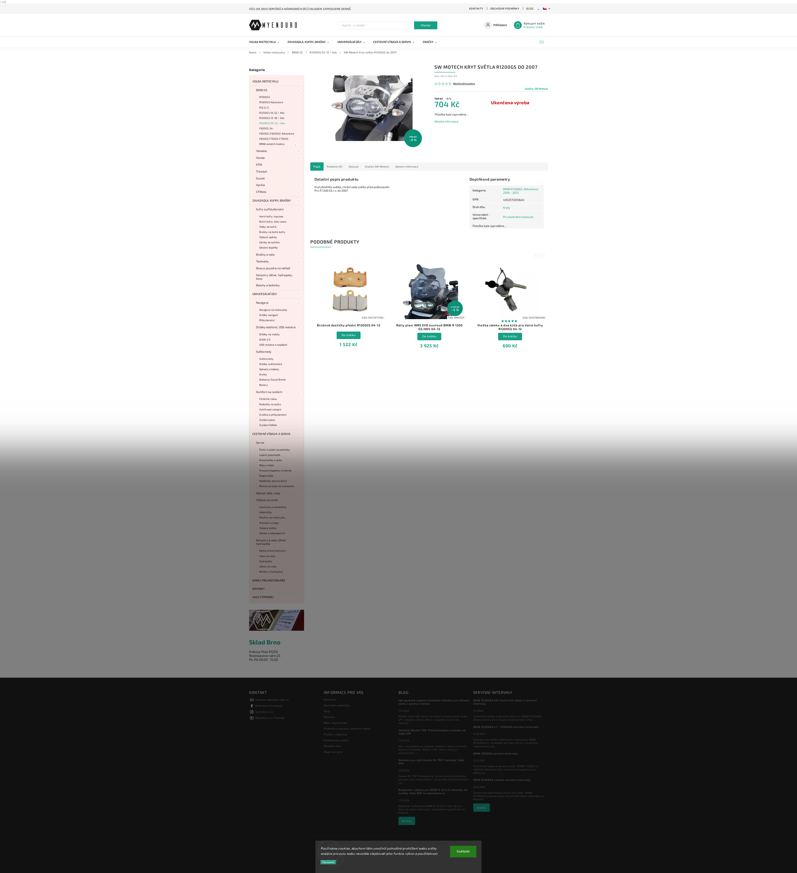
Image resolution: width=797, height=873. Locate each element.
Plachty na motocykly (272, 517)
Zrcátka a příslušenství (272, 414)
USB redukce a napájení (273, 344)
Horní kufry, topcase (271, 216)
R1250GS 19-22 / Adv (272, 112)
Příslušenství (267, 320)
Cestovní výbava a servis (271, 434)
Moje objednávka (335, 722)
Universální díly (264, 294)
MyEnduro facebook (268, 705)
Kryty (506, 207)
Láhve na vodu (267, 566)
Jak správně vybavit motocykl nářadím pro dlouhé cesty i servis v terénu (433, 702)
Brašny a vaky (265, 254)
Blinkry (263, 385)
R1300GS (264, 97)
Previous (536, 255)
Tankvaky (262, 261)
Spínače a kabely (269, 369)
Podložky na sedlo (270, 404)
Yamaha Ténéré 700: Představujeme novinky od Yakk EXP (432, 732)
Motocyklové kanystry (272, 550)
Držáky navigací (268, 315)
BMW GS (262, 90)
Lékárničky (265, 512)
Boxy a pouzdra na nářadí (273, 268)
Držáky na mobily (269, 334)
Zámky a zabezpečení (272, 533)
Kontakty (476, 8)
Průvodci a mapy (269, 522)
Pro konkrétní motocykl (518, 217)
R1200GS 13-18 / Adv (272, 118)
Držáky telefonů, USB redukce (276, 327)
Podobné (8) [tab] (335, 166)
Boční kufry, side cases (272, 221)
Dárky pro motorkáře (268, 580)
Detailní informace (446, 121)
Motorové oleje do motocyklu (277, 486)
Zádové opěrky (268, 237)
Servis (260, 442)
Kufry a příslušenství (269, 209)
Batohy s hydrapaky (271, 571)
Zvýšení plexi (267, 419)
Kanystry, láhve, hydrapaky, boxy (274, 276)
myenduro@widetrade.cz (272, 699)
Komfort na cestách (269, 392)
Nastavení (328, 862)
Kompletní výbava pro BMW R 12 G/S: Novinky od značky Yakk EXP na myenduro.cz (432, 791)
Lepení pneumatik (269, 455)
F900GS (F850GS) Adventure (276, 133)
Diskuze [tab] (354, 166)
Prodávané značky (336, 740)
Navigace (262, 302)
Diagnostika (266, 475)
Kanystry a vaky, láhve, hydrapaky (271, 541)
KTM (259, 164)
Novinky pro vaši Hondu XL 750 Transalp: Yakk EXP (431, 761)
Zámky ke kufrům (269, 242)
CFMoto (261, 191)
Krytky (263, 374)
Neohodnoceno (464, 83)
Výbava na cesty (267, 500)
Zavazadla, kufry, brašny (271, 200)
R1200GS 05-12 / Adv (272, 123)
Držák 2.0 (264, 339)
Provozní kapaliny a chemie (275, 470)
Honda (260, 157)
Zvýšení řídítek (268, 425)
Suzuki (260, 178)
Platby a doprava (335, 734)
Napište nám (332, 746)
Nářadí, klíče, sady (268, 493)
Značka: (536, 88)
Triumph (261, 171)
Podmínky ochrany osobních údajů (347, 728)
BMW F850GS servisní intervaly (495, 753)
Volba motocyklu (265, 81)
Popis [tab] (316, 166)
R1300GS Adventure (271, 102)
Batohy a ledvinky (268, 285)
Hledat (426, 25)
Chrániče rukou (268, 398)
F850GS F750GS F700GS (273, 138)
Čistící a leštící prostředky (274, 449)
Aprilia (260, 185)
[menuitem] (266, 42)
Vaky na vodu (267, 556)
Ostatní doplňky (268, 247)
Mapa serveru (333, 751)
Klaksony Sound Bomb (272, 379)
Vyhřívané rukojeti (270, 409)
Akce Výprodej (263, 597)
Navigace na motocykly (273, 309)
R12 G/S (264, 107)
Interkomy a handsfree (272, 507)
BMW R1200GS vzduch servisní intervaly (501, 779)
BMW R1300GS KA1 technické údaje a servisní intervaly (505, 702)
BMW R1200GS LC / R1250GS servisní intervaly (506, 727)
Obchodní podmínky (505, 8)
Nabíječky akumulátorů (273, 480)
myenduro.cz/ (264, 711)
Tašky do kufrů (267, 226)
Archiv (407, 821)
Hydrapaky (265, 561)
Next (542, 255)
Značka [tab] (377, 166)
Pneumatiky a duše (270, 460)
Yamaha (261, 151)
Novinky (258, 588)
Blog (529, 8)
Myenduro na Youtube (270, 717)
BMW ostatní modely (272, 144)
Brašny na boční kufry (272, 232)
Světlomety (263, 351)
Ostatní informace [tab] (406, 166)
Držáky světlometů (270, 364)
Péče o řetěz (266, 465)
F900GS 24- (266, 128)
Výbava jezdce (267, 528)
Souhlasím (463, 851)
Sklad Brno (264, 642)
